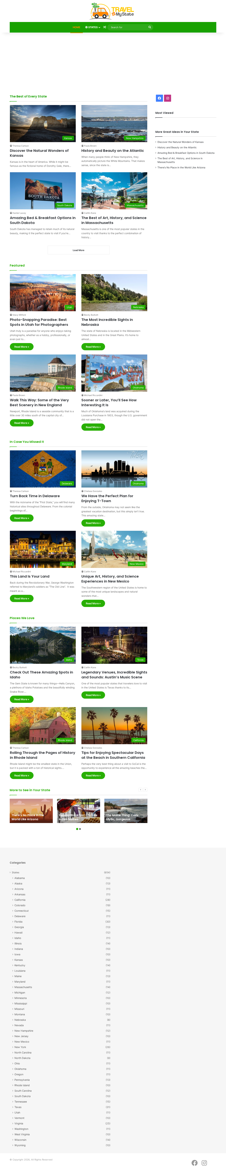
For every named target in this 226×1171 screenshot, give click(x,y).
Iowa (17, 954)
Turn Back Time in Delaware (35, 495)
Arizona (18, 888)
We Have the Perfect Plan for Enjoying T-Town (107, 498)
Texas (17, 1107)
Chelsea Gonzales (93, 491)
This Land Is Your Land (29, 576)
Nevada (19, 1025)
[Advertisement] (113, 62)
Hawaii (18, 932)
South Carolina (23, 1090)
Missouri (19, 1008)
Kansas (18, 959)
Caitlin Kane (90, 213)
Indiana (18, 948)
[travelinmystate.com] (113, 11)
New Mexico (21, 1041)
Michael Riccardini (93, 395)
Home (76, 27)
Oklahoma (20, 1068)
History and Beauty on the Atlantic (112, 150)
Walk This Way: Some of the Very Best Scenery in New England (39, 402)
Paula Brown (90, 145)
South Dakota (22, 1096)
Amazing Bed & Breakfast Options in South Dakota (186, 152)
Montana (19, 1014)
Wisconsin (20, 1139)
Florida (18, 921)
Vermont (19, 1117)
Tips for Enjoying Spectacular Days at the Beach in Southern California (113, 755)
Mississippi (20, 1003)
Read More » (21, 346)
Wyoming (20, 1145)
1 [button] (77, 829)
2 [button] (80, 829)
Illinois (18, 943)
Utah (17, 1112)
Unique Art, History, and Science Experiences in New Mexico (110, 579)
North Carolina (22, 1052)
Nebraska (20, 1019)
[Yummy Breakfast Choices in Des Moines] (78, 811)
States (93, 27)
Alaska (18, 883)
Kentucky (19, 965)
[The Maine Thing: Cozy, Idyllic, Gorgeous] (125, 811)
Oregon (18, 1074)
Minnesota (20, 997)
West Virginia (22, 1134)
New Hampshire (23, 1030)
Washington (21, 1128)
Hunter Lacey (19, 213)
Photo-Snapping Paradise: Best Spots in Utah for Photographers (39, 322)
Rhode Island (22, 1085)
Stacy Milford (19, 315)
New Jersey (21, 1036)
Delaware (19, 916)
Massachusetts (23, 987)
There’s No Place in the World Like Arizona (181, 167)
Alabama (19, 877)
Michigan (19, 992)
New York (20, 1047)
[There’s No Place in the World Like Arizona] (31, 811)
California (19, 899)
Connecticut (21, 910)
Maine (18, 976)
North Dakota (22, 1057)
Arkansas (19, 894)
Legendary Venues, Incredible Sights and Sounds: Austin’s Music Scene (114, 675)
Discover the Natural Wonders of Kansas (180, 142)
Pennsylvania (22, 1079)
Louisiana (19, 970)
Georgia (19, 927)
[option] (31, 811)
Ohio (17, 1063)
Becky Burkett (91, 315)
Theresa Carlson (21, 145)
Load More (78, 250)
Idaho (17, 937)
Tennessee (20, 1101)
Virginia (18, 1123)
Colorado (19, 905)
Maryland (19, 981)
